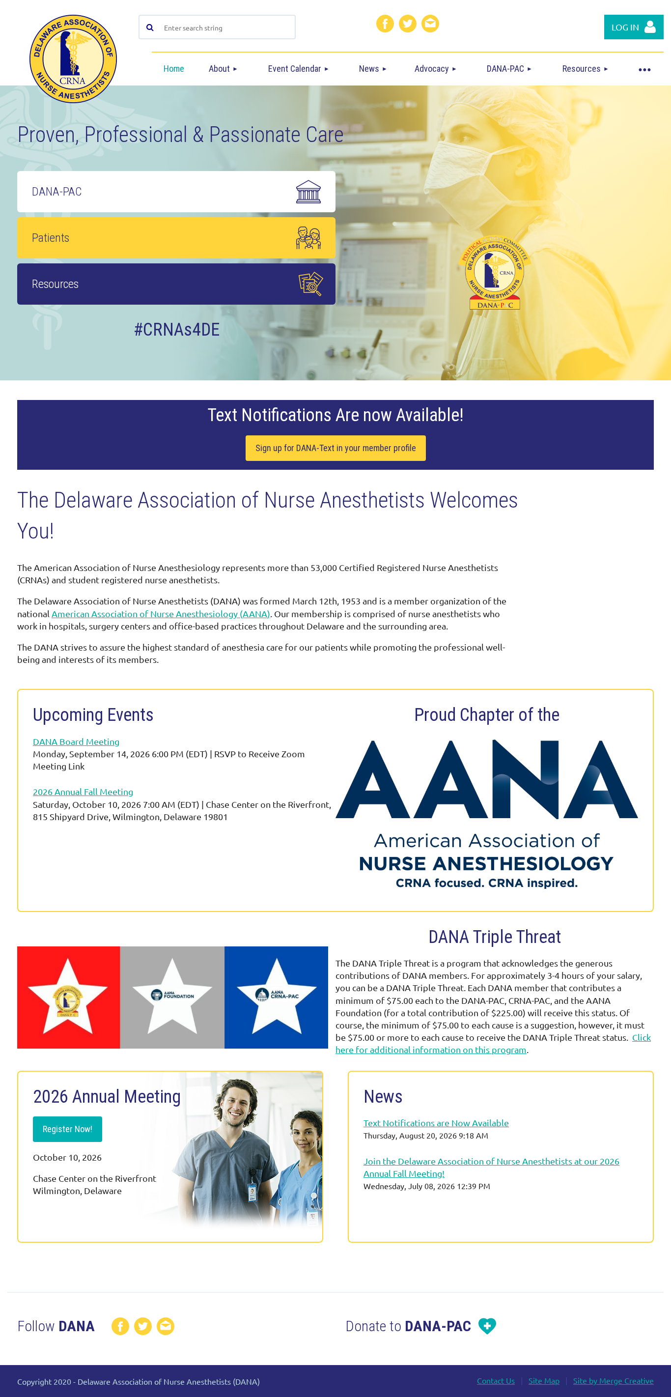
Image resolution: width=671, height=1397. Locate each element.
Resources (55, 284)
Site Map (544, 1380)
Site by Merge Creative (613, 1380)
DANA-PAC (58, 192)
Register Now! (67, 1129)
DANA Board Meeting (76, 741)
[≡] (644, 69)
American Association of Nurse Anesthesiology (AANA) (161, 613)
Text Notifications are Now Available (436, 1122)
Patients (50, 238)
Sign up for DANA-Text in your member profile (335, 448)
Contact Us (496, 1380)
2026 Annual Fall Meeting (83, 791)
